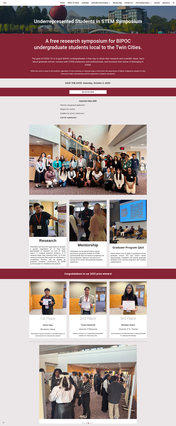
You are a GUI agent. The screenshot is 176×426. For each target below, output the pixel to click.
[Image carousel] (88, 384)
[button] (173, 2)
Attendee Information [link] (99, 3)
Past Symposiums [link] (142, 3)
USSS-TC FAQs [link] (73, 3)
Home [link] (62, 3)
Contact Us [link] (128, 3)
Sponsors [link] (166, 3)
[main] (88, 20)
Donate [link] (157, 3)
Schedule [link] (85, 3)
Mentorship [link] (117, 3)
